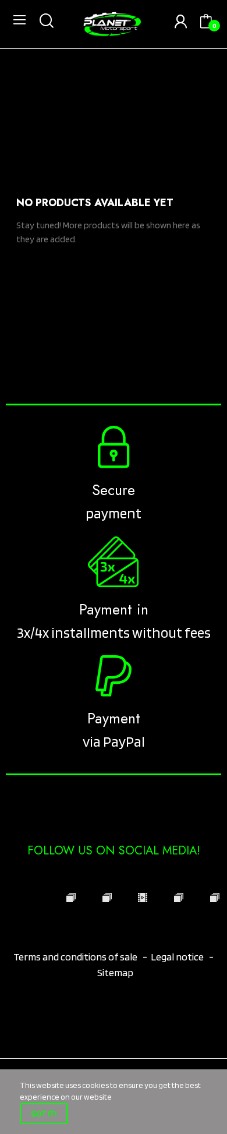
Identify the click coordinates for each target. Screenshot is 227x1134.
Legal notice (177, 957)
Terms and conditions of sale (76, 957)
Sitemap (115, 972)
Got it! (43, 1113)
